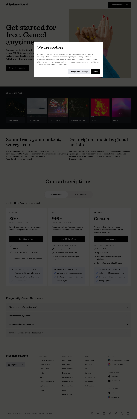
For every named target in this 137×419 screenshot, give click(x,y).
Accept (95, 71)
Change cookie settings (79, 71)
